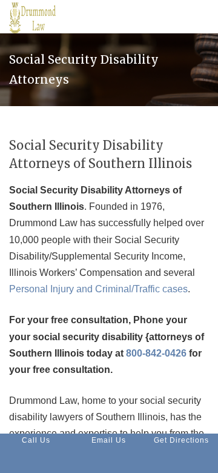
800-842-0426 (156, 353)
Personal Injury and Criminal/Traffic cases (98, 289)
